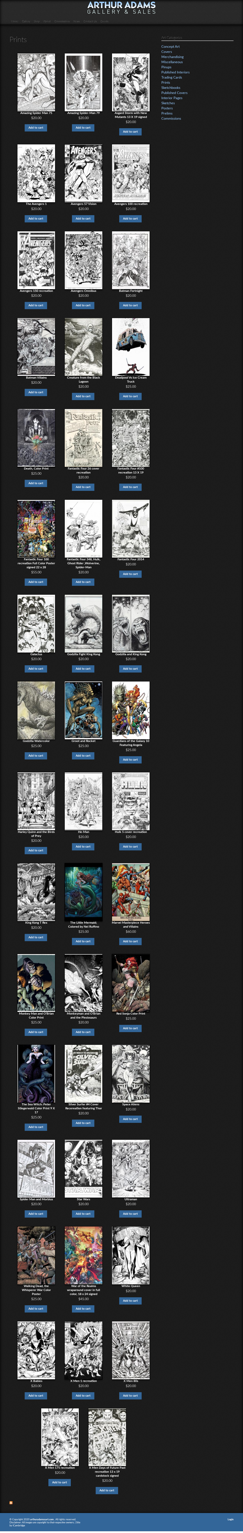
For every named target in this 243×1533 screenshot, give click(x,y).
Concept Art (170, 47)
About (47, 21)
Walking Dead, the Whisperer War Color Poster (36, 1290)
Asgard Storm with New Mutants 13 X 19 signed (131, 115)
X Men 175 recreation (60, 1467)
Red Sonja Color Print (130, 1013)
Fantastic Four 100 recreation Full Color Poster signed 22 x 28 (36, 563)
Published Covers (174, 93)
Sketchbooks (170, 88)
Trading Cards (171, 77)
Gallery (26, 21)
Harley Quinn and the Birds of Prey (36, 833)
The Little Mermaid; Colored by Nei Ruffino (83, 924)
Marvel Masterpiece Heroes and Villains (131, 924)
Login (231, 1519)
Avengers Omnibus (83, 290)
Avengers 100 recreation (131, 203)
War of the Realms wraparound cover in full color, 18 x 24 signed (83, 1290)
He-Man (83, 831)
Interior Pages (171, 98)
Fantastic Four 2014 (131, 559)
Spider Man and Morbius (36, 1199)
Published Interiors (175, 72)
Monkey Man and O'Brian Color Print (36, 1015)
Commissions (62, 21)
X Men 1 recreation (83, 1381)
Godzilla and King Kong (130, 654)
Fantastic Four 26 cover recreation (83, 470)
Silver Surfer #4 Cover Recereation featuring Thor (83, 1106)
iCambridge (19, 1525)
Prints (165, 82)
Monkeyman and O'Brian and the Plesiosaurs (83, 1015)
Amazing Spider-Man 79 (83, 113)
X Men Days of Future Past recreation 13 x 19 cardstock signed (107, 1471)
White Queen (131, 1286)
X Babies (36, 1381)
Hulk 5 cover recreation (131, 831)
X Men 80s (131, 1381)
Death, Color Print (36, 468)
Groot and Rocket (83, 741)
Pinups (166, 67)
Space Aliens (130, 1104)
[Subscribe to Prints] (11, 1502)
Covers (166, 52)
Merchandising (172, 57)
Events (104, 21)
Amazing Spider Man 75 (36, 113)
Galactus (36, 654)
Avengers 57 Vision (83, 203)
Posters (167, 108)
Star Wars (83, 1199)
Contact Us (90, 21)
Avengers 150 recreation (36, 290)
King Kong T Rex (36, 922)
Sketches (168, 103)
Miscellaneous (172, 62)
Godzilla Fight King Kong (83, 654)
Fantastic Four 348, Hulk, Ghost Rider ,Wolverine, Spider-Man (83, 563)
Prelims (167, 113)
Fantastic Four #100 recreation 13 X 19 (131, 470)
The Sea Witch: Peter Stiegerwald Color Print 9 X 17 (36, 1108)
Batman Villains (36, 377)
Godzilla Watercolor (36, 741)
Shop (37, 21)
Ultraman (131, 1199)
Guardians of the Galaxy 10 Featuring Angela (131, 743)
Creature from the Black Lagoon (83, 379)
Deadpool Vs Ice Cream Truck (131, 379)
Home (14, 21)
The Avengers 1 (36, 203)
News (76, 21)
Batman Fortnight (131, 290)
